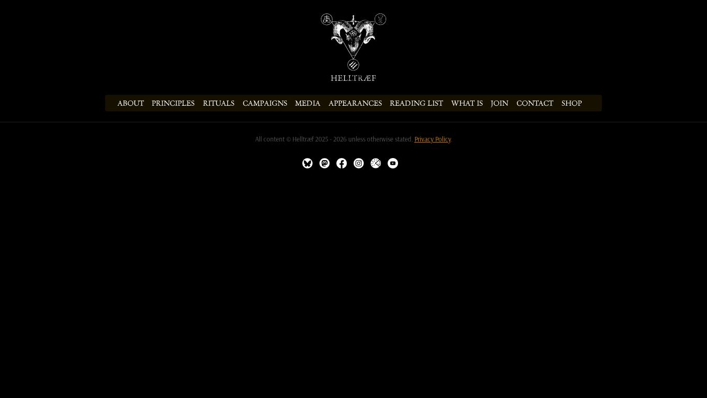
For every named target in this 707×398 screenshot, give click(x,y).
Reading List (416, 103)
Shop (572, 103)
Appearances (355, 103)
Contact (535, 103)
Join (499, 103)
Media (307, 103)
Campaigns (265, 103)
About (130, 103)
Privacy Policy (433, 139)
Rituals (218, 103)
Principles (173, 103)
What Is (467, 103)
